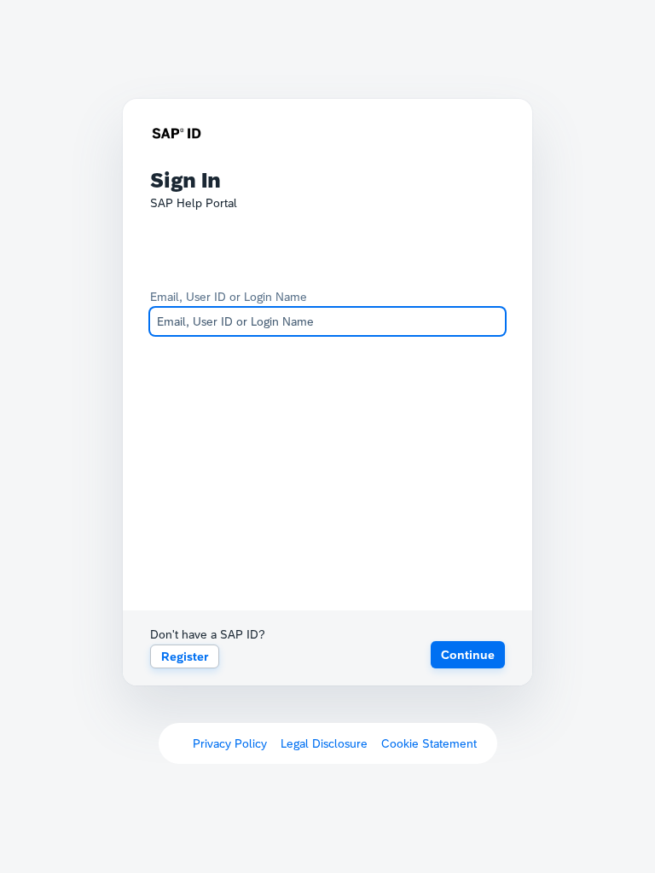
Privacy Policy (230, 743)
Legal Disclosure (324, 743)
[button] (468, 654)
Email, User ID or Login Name (228, 297)
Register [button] (184, 656)
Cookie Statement (429, 743)
